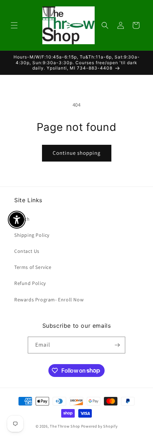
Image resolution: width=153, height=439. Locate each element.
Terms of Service (33, 267)
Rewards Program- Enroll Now (49, 299)
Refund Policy (30, 283)
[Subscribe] (117, 345)
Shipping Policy (31, 235)
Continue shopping (77, 152)
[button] (14, 25)
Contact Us (26, 251)
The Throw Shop (65, 426)
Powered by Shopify (99, 426)
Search (22, 219)
